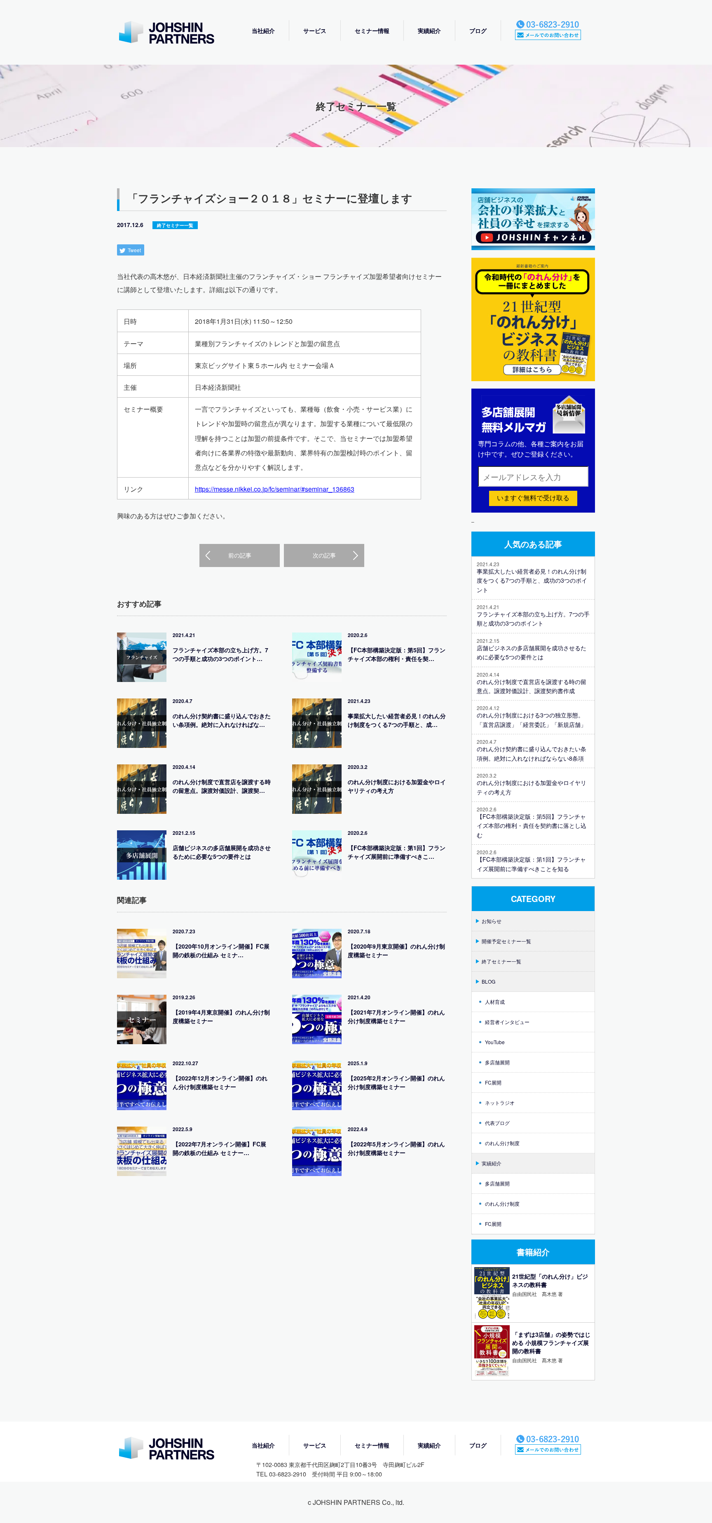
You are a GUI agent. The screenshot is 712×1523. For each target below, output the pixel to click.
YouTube (495, 1041)
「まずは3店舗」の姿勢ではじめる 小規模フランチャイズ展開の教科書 (551, 1342)
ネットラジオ (500, 1102)
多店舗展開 (497, 1062)
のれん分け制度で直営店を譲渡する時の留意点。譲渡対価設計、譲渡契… (222, 786)
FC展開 (493, 1082)
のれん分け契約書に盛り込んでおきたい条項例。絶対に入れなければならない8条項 (531, 753)
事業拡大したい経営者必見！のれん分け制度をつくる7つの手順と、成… (397, 720)
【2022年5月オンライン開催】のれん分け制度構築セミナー (396, 1148)
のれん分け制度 (502, 1142)
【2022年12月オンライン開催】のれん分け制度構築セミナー (220, 1082)
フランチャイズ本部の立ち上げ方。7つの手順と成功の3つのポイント (533, 618)
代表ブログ (497, 1122)
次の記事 (324, 555)
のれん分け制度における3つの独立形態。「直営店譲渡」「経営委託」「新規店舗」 (531, 719)
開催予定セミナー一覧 (506, 940)
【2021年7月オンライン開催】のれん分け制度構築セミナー (396, 1016)
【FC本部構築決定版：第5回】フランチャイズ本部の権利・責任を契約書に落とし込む (531, 825)
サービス (314, 30)
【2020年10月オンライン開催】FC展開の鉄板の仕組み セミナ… (221, 950)
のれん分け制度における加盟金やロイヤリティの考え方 (397, 786)
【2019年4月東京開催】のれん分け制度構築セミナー (221, 1016)
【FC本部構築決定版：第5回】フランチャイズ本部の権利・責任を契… (396, 654)
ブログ (478, 30)
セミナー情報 (372, 30)
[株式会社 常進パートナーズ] (174, 33)
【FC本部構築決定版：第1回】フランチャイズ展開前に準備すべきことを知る (531, 863)
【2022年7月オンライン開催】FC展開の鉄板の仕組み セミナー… (219, 1148)
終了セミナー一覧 (175, 225)
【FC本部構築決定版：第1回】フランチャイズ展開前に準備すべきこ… (396, 852)
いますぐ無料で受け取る (533, 497)
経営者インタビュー (507, 1021)
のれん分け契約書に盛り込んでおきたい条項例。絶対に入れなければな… (222, 720)
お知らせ (491, 920)
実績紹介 (429, 30)
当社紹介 (263, 30)
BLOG (488, 981)
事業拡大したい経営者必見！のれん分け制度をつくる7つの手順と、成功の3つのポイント (532, 580)
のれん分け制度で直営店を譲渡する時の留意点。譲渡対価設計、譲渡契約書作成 (531, 686)
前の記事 (239, 555)
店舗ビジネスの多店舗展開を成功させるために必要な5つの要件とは (222, 852)
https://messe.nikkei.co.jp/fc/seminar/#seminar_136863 (274, 489)
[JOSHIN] (174, 1449)
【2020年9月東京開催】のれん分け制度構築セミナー (396, 950)
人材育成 (495, 1001)
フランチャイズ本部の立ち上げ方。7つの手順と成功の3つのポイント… (220, 654)
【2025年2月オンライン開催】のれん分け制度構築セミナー (396, 1082)
